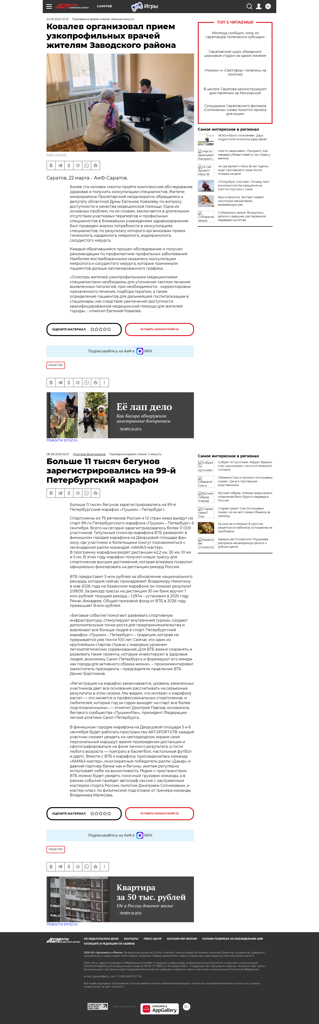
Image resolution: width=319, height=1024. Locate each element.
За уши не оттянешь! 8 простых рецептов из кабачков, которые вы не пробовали (245, 527)
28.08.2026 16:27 (57, 454)
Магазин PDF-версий (182, 938)
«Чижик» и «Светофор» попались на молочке (235, 72)
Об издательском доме (101, 938)
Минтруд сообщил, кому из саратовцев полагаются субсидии (235, 35)
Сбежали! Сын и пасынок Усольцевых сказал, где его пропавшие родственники (245, 481)
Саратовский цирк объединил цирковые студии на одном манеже (235, 54)
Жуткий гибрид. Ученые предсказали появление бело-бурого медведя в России (245, 496)
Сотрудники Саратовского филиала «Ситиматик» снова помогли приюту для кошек (235, 110)
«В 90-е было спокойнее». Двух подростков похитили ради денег (242, 137)
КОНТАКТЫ (131, 938)
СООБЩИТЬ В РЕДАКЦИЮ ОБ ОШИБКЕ (109, 943)
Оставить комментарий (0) (159, 329)
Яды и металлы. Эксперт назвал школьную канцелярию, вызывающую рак (241, 200)
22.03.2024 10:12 (57, 19)
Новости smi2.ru (62, 440)
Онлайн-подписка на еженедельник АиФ (232, 938)
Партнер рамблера (124, 1006)
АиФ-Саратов (56, 154)
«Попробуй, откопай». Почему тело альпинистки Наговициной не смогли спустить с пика (243, 185)
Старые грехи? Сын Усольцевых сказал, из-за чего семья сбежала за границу (244, 512)
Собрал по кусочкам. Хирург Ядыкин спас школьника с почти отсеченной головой (245, 465)
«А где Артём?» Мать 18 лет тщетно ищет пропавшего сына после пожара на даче (243, 170)
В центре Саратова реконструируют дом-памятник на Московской (235, 91)
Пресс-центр (153, 938)
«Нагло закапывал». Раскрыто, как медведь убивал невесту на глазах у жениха (244, 154)
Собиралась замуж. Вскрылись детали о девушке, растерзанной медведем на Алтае (242, 216)
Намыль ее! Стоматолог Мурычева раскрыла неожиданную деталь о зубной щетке (243, 542)
